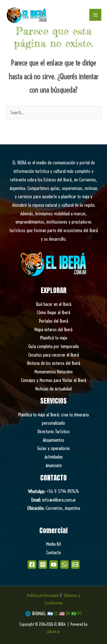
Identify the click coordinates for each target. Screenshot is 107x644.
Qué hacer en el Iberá (53, 304)
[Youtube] (53, 564)
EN (68, 613)
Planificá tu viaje (53, 338)
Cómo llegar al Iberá (53, 312)
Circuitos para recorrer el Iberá (53, 355)
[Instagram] (43, 564)
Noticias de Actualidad (53, 389)
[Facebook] (32, 564)
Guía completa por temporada (53, 346)
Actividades (54, 457)
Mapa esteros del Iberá (53, 329)
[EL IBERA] (27, 15)
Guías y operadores (53, 448)
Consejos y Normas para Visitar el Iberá (53, 380)
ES (56, 613)
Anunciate (54, 465)
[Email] (75, 564)
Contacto (53, 552)
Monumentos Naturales (54, 372)
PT (80, 613)
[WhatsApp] (64, 564)
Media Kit (53, 544)
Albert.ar (53, 631)
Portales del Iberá (53, 321)
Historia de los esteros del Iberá (53, 363)
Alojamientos (53, 440)
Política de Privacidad (42, 595)
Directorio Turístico (54, 431)
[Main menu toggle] (95, 15)
